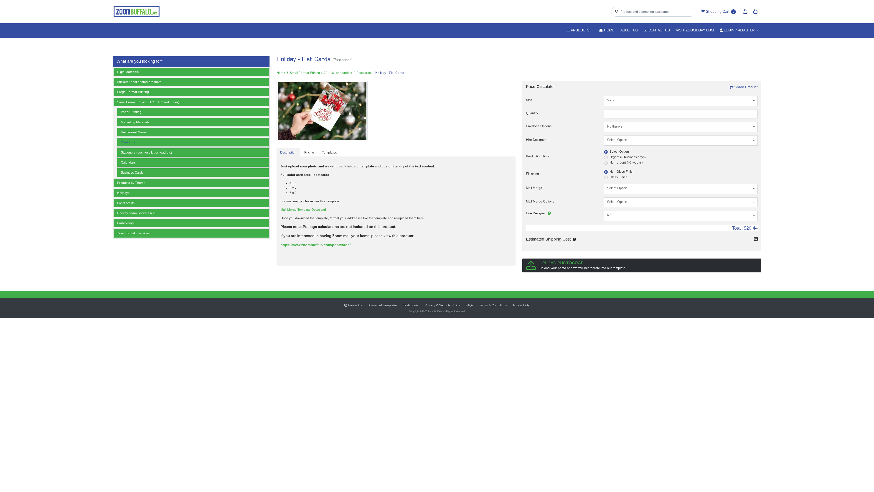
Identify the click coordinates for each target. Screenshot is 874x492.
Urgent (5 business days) (628, 157)
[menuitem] (580, 30)
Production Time (537, 156)
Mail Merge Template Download (303, 209)
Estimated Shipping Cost (548, 239)
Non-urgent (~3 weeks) (626, 162)
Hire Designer (536, 139)
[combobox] (681, 101)
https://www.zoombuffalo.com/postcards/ (315, 245)
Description (288, 152)
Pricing (309, 152)
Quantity (532, 113)
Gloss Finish (618, 177)
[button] (573, 239)
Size (529, 100)
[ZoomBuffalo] (136, 12)
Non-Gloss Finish (622, 171)
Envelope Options (538, 126)
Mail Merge (534, 188)
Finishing (532, 173)
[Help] (548, 213)
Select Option (619, 151)
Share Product (745, 87)
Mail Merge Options (540, 201)
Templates (329, 152)
